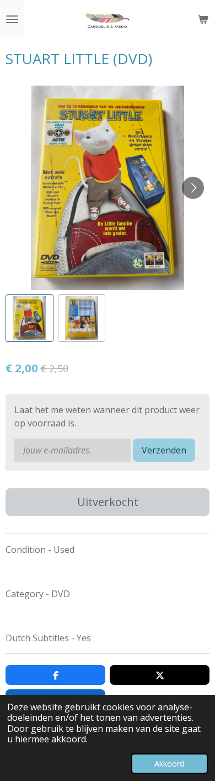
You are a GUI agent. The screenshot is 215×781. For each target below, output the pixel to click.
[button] (29, 318)
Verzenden (164, 450)
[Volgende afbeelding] (193, 188)
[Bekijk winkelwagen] (203, 19)
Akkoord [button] (169, 763)
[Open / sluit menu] (12, 19)
